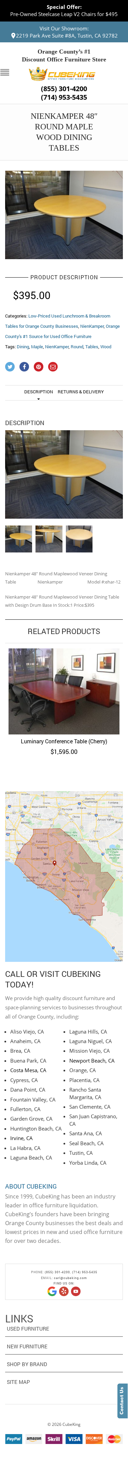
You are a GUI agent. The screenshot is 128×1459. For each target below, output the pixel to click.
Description (38, 392)
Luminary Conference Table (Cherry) (64, 741)
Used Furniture (28, 1328)
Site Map (18, 1381)
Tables (91, 346)
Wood (105, 346)
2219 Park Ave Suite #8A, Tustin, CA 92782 (67, 35)
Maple (37, 346)
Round (77, 346)
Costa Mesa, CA (28, 1070)
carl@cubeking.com (70, 1278)
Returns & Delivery (81, 392)
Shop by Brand (27, 1364)
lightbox (18, 246)
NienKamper (92, 326)
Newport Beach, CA (92, 1060)
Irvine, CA (21, 1138)
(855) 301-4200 (64, 89)
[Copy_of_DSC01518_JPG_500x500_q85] (64, 215)
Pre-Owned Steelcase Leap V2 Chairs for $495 (64, 14)
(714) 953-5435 (64, 97)
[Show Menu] (6, 73)
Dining (23, 346)
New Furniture (27, 1346)
